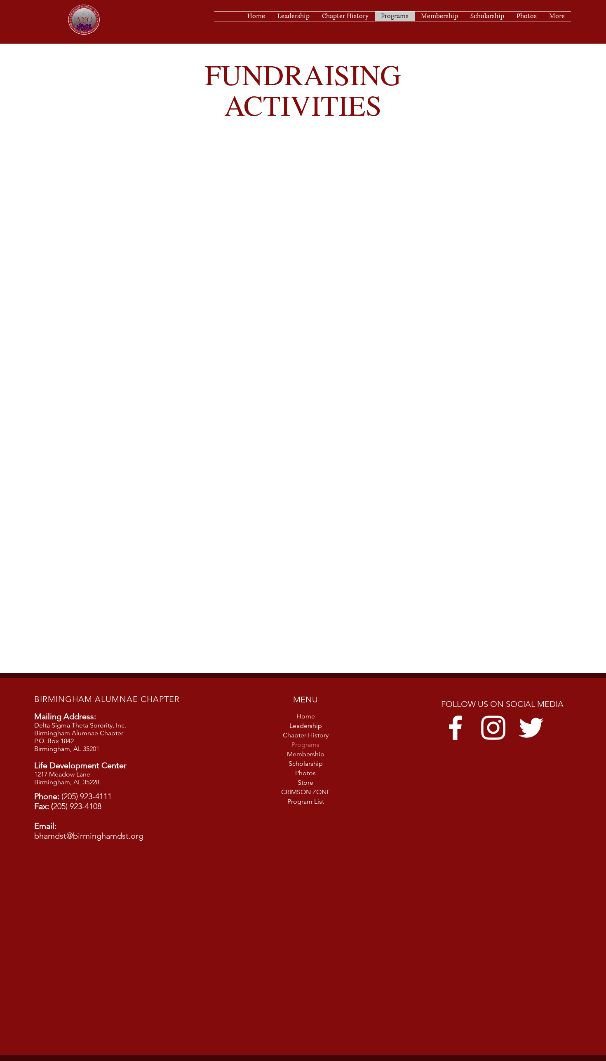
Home (305, 716)
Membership (305, 754)
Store (305, 782)
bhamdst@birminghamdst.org (88, 836)
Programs (305, 745)
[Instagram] (493, 727)
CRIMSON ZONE (305, 792)
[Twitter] (531, 727)
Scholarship (306, 763)
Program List (305, 801)
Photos (305, 773)
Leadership (305, 726)
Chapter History (306, 735)
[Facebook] (455, 727)
